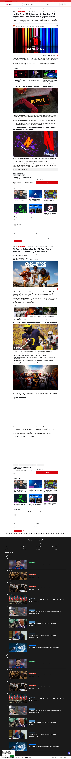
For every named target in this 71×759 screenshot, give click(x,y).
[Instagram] (29, 539)
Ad (14, 233)
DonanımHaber (24, 169)
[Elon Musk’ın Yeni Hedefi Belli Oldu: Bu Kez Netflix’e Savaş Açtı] (35, 77)
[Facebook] (39, 539)
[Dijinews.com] (9, 4)
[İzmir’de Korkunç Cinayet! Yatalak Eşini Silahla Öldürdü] (35, 575)
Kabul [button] (12, 755)
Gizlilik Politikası (4, 755)
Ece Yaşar (18, 258)
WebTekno (19, 169)
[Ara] (60, 4)
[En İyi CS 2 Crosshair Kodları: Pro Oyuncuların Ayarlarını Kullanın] (35, 313)
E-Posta (38, 233)
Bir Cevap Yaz (17, 219)
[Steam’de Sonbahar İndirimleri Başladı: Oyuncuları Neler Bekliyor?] (50, 211)
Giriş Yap (24, 530)
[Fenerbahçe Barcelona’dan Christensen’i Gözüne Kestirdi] (35, 561)
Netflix (37, 58)
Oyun (14, 432)
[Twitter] (32, 539)
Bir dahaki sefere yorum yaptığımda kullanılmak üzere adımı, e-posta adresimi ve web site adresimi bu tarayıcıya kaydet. (32, 238)
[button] (62, 4)
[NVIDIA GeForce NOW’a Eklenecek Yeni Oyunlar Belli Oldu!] (50, 197)
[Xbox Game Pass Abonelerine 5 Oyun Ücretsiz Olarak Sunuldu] (20, 211)
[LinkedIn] (42, 539)
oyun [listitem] (23, 175)
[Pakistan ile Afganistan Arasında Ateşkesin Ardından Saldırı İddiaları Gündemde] (35, 611)
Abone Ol (47, 182)
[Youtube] (35, 539)
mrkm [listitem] (15, 175)
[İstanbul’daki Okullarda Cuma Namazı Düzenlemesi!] (35, 587)
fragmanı (31, 436)
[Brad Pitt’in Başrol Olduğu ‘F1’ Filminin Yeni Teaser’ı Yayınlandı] (21, 313)
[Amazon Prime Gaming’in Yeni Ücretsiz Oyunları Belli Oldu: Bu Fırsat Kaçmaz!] (35, 211)
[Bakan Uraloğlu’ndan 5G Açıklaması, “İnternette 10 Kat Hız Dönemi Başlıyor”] (35, 647)
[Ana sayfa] (6, 8)
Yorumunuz (19, 224)
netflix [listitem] (19, 175)
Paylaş (65, 757)
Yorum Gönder (17, 530)
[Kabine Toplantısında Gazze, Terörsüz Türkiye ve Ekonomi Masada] (35, 635)
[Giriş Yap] (65, 4)
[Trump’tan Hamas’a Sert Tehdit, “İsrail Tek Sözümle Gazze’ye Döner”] (35, 623)
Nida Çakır (18, 24)
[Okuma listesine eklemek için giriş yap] (57, 55)
